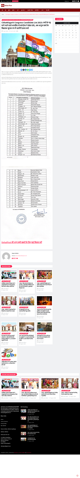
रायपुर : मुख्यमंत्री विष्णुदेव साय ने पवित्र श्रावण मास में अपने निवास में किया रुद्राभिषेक (44, 284)
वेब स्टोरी (47, 10)
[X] (23, 70)
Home (3, 14)
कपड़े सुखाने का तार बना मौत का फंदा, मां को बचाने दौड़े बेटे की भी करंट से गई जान (43, 337)
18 (59, 35)
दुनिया (9, 10)
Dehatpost (16, 452)
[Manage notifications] (77, 475)
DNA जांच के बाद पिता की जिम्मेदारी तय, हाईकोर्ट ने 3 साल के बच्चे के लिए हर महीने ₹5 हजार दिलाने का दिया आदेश (26, 338)
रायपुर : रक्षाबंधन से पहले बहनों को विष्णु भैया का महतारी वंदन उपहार (8, 310)
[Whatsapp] (28, 70)
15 (72, 32)
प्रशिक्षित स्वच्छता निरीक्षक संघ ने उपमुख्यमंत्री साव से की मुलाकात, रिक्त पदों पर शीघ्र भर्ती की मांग (8, 284)
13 (66, 32)
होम (2, 10)
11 (59, 32)
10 (56, 32)
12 (62, 32)
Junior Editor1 (6, 288)
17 (56, 35)
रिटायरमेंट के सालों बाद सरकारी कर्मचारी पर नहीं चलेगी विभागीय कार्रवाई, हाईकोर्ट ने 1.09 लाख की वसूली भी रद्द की (8, 338)
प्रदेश (13, 10)
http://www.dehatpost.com (21, 255)
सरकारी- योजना (30, 10)
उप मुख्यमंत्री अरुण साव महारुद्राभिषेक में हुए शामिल (24, 310)
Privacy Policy (4, 423)
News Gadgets (22, 452)
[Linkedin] (26, 70)
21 (69, 35)
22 (72, 35)
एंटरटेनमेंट (37, 10)
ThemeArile (29, 452)
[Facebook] (21, 70)
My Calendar (3, 425)
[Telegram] (32, 70)
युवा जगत (23, 10)
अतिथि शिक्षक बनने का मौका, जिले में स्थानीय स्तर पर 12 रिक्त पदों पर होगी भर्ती (9, 363)
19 (62, 35)
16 (76, 32)
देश (5, 10)
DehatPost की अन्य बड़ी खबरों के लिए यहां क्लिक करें (22, 242)
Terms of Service (4, 421)
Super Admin (5, 31)
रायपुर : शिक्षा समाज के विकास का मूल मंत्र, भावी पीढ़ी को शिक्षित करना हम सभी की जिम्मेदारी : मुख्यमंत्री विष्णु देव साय (26, 285)
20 (66, 35)
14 (69, 32)
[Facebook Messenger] (30, 70)
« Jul (56, 43)
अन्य (42, 10)
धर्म (17, 10)
